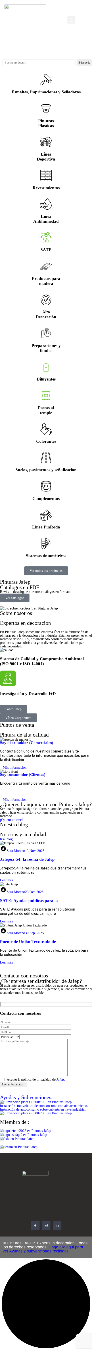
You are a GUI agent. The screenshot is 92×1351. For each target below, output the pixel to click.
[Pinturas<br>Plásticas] (46, 108)
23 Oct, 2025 (34, 892)
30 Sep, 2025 (34, 933)
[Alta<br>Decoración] (46, 300)
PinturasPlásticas (46, 123)
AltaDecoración (46, 314)
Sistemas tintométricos (46, 555)
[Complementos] (46, 486)
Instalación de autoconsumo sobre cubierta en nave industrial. (43, 1109)
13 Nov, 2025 (34, 851)
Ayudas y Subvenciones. (26, 1097)
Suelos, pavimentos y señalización (46, 469)
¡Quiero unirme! (11, 820)
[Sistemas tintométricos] (46, 543)
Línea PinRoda (46, 527)
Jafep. (60, 1079)
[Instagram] (46, 1225)
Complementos (46, 498)
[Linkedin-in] (57, 1225)
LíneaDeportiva (46, 156)
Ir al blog (6, 839)
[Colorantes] (46, 429)
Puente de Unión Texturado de (28, 941)
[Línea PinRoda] (46, 515)
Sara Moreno (16, 851)
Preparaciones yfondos (46, 348)
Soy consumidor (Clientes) (22, 774)
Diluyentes (46, 379)
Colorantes (46, 441)
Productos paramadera (46, 281)
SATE (46, 249)
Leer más (6, 880)
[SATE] (46, 237)
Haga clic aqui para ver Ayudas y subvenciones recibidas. (43, 1249)
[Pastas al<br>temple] (46, 395)
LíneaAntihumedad (46, 219)
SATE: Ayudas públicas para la (29, 900)
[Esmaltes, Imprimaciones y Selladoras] (46, 79)
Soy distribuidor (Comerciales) (26, 742)
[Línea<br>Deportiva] (46, 141)
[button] (71, 20)
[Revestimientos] (46, 175)
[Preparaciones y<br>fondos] (46, 333)
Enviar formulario (12, 1084)
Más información (15, 767)
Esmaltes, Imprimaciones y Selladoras (46, 92)
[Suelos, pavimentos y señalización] (46, 457)
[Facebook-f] (35, 1225)
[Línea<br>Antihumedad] (46, 204)
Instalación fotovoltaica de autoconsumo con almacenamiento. (44, 1106)
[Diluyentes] (46, 366)
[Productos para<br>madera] (46, 266)
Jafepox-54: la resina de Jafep (27, 859)
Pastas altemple (46, 410)
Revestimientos (46, 187)
